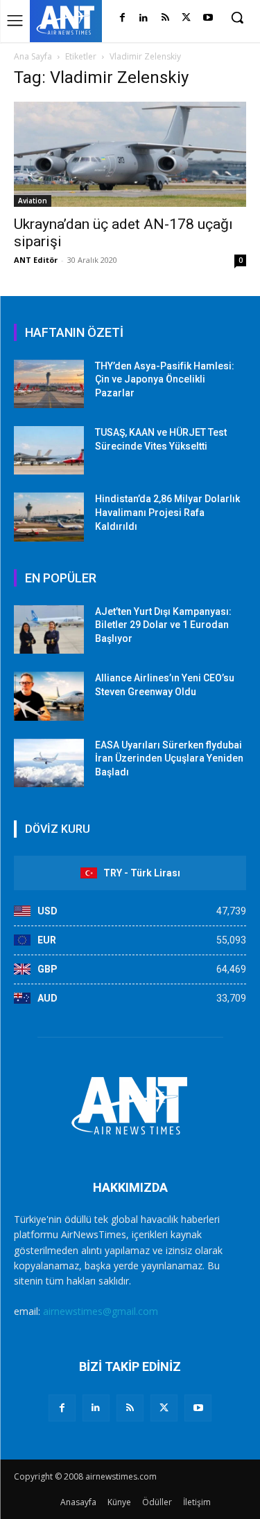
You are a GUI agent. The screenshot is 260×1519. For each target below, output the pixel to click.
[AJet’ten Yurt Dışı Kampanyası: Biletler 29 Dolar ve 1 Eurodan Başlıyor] (49, 629)
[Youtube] (207, 18)
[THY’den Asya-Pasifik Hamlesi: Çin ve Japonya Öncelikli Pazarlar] (49, 384)
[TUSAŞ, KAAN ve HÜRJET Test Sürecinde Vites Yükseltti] (49, 450)
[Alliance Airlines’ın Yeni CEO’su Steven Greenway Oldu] (49, 696)
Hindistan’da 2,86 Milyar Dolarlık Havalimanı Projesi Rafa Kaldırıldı (167, 512)
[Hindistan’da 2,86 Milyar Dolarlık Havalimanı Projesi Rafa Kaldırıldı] (49, 516)
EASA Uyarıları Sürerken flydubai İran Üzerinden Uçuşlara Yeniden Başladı (169, 758)
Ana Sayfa (33, 56)
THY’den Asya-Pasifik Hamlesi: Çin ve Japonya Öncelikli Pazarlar (164, 379)
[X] (186, 18)
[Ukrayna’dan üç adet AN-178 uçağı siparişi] (130, 154)
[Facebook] (122, 18)
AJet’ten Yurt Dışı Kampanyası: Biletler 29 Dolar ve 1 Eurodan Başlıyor (163, 625)
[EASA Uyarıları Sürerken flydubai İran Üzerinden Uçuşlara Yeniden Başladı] (49, 763)
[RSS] (165, 18)
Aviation (32, 200)
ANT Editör (36, 260)
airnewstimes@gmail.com (100, 1311)
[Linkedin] (144, 18)
